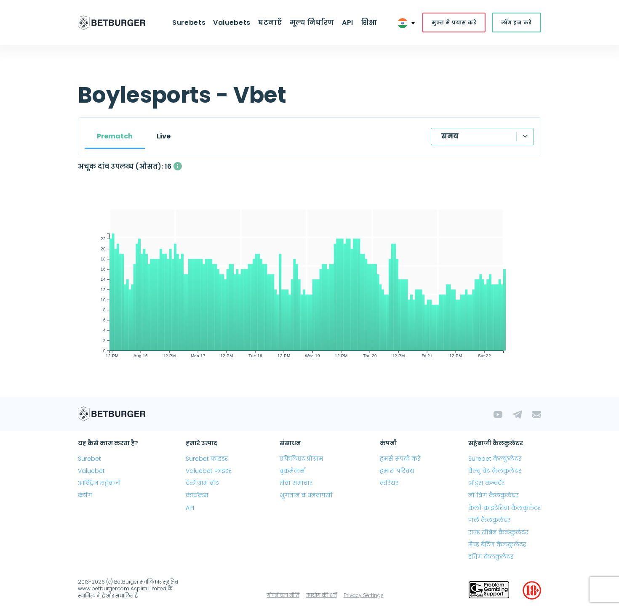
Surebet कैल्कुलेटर (495, 458)
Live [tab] (164, 136)
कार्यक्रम (197, 495)
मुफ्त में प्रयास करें (454, 22)
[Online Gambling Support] (489, 590)
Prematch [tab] (115, 136)
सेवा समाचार (296, 483)
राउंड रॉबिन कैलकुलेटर (498, 532)
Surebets (188, 23)
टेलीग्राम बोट (202, 483)
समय (450, 136)
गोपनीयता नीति (283, 595)
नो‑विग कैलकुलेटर (493, 495)
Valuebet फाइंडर (209, 471)
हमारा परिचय (397, 471)
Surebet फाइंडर (207, 458)
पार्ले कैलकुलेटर (489, 520)
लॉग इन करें (516, 22)
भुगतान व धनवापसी (306, 495)
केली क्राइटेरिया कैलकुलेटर (504, 508)
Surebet (89, 458)
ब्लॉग (85, 495)
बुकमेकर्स (292, 471)
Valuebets (232, 23)
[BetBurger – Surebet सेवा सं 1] (111, 23)
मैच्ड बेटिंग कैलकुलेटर (497, 544)
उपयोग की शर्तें (321, 595)
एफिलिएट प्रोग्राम (301, 458)
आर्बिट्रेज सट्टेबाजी (99, 483)
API (347, 23)
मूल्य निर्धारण (312, 23)
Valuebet (91, 471)
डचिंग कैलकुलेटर (491, 556)
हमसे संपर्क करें (400, 458)
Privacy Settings (364, 595)
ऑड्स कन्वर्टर (486, 483)
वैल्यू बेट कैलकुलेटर (495, 471)
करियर (389, 483)
